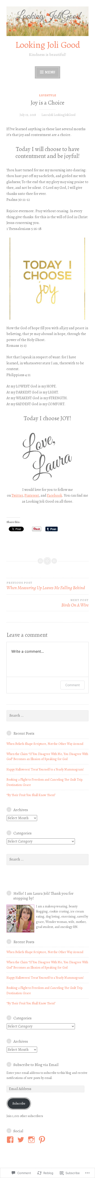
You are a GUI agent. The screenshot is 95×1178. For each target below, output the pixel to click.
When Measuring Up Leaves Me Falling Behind (45, 586)
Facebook (54, 495)
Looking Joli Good (47, 45)
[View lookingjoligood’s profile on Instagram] (32, 1139)
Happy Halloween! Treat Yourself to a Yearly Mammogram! (45, 769)
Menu (50, 72)
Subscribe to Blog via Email (36, 1064)
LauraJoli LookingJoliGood (58, 115)
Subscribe (18, 1103)
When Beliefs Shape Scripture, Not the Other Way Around (44, 744)
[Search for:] (47, 715)
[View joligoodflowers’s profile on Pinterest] (42, 1139)
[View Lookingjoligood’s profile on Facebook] (10, 1139)
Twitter (17, 495)
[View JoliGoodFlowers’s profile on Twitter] (21, 1139)
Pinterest (31, 495)
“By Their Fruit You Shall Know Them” (30, 795)
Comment (72, 685)
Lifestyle (47, 95)
